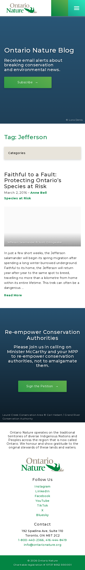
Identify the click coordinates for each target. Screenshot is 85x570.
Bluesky (42, 515)
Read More (13, 295)
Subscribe (25, 82)
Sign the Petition (39, 386)
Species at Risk (17, 198)
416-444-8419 (56, 540)
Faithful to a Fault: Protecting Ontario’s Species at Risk (32, 180)
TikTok (42, 505)
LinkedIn (42, 491)
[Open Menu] (76, 8)
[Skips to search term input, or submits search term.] (59, 8)
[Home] (21, 8)
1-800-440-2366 (31, 540)
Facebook (42, 496)
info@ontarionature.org (42, 545)
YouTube (42, 501)
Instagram (42, 486)
